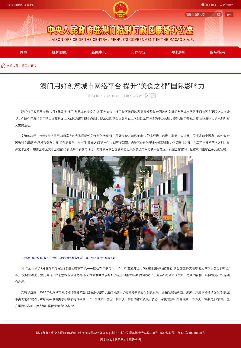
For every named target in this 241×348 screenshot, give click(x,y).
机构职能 (59, 52)
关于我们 (106, 339)
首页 (23, 52)
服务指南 (217, 52)
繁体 (229, 14)
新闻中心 (98, 52)
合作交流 (138, 52)
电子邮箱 (210, 5)
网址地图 (228, 5)
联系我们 (120, 339)
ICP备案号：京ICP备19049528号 (182, 332)
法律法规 (177, 52)
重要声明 (135, 339)
